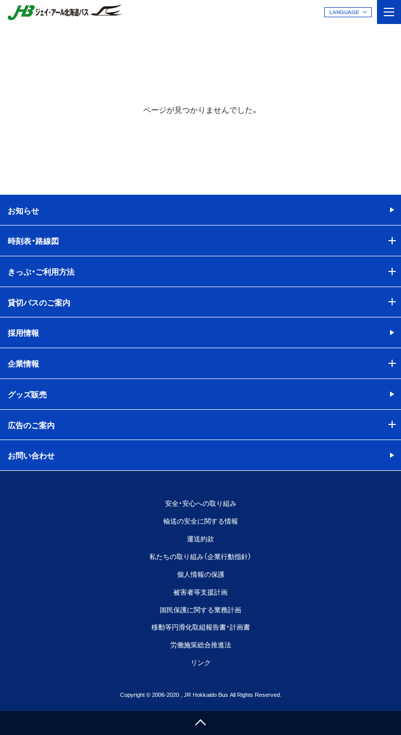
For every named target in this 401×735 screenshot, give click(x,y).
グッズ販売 (27, 394)
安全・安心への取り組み (201, 503)
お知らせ (23, 210)
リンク (201, 662)
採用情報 (23, 332)
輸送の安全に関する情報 (200, 521)
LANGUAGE (344, 12)
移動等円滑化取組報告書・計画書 (200, 627)
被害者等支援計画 (200, 592)
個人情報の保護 (201, 574)
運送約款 (200, 538)
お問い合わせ (31, 455)
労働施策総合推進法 (200, 644)
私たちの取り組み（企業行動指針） (200, 556)
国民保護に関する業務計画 (200, 609)
